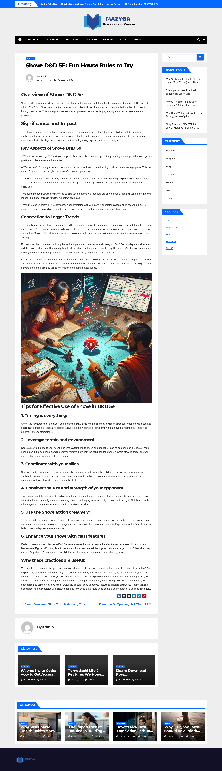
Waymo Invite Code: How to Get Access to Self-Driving (38, 674)
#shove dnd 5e (65, 80)
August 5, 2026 (175, 736)
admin (43, 76)
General (30, 58)
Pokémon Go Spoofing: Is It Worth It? (124, 604)
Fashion (91, 39)
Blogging (72, 39)
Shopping (53, 39)
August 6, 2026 (127, 736)
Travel (138, 39)
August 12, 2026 (32, 736)
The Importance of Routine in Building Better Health (85, 731)
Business (34, 39)
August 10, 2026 (80, 736)
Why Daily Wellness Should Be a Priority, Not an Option (182, 731)
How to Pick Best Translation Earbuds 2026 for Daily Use (134, 731)
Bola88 (169, 248)
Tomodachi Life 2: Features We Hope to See (84, 674)
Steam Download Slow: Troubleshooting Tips (54, 604)
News (123, 39)
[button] (198, 39)
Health (108, 39)
